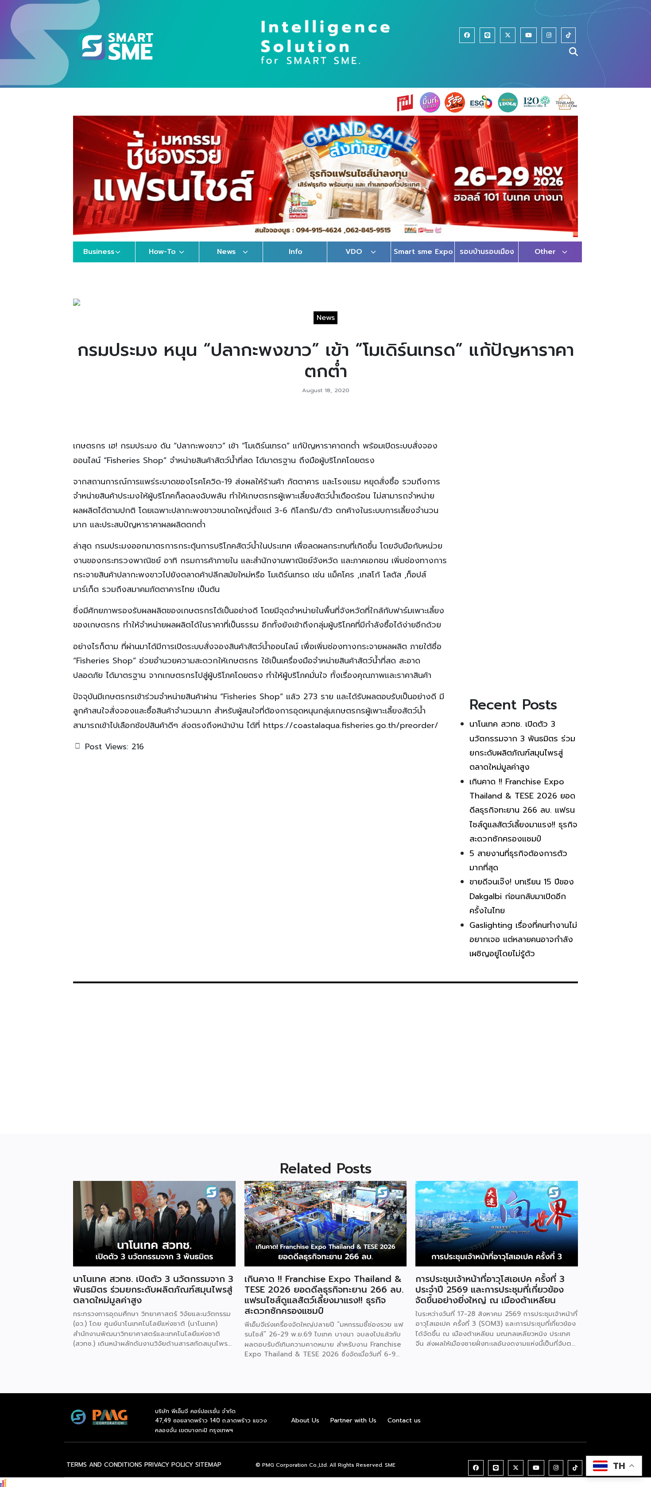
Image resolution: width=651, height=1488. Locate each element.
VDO (353, 260)
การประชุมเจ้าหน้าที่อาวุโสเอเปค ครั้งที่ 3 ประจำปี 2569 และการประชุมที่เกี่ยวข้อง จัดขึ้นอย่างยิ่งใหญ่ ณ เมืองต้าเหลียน (490, 1298)
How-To (162, 260)
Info (295, 260)
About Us (305, 1429)
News (226, 260)
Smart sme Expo (423, 260)
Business (98, 260)
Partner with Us (353, 1429)
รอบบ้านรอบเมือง (487, 260)
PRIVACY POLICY (168, 1473)
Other (545, 260)
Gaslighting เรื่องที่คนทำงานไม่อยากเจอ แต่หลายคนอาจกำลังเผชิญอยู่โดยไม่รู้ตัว (523, 948)
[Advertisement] (524, 559)
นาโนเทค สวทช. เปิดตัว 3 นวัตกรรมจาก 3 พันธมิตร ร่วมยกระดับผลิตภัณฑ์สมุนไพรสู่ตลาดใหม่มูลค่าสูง (153, 1298)
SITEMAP (208, 1473)
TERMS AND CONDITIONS (104, 1473)
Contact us (404, 1429)
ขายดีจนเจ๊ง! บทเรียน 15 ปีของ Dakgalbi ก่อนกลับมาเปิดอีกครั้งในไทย (521, 905)
